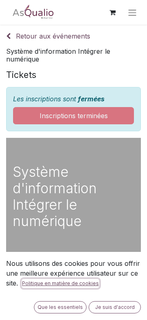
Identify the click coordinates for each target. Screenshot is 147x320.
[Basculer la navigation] (132, 12)
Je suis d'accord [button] (115, 307)
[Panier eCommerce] (112, 12)
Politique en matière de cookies (60, 283)
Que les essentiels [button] (60, 307)
